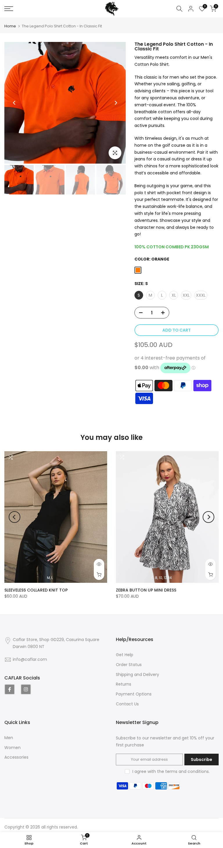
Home (10, 26)
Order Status (129, 665)
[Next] (115, 103)
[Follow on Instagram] (26, 689)
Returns (123, 684)
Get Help (124, 655)
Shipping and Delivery (137, 674)
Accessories (16, 757)
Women (12, 747)
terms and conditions (187, 771)
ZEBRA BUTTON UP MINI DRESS (146, 590)
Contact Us (127, 704)
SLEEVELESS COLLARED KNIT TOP (36, 590)
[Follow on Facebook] (9, 689)
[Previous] (14, 103)
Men (8, 738)
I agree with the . (171, 771)
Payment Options (134, 694)
